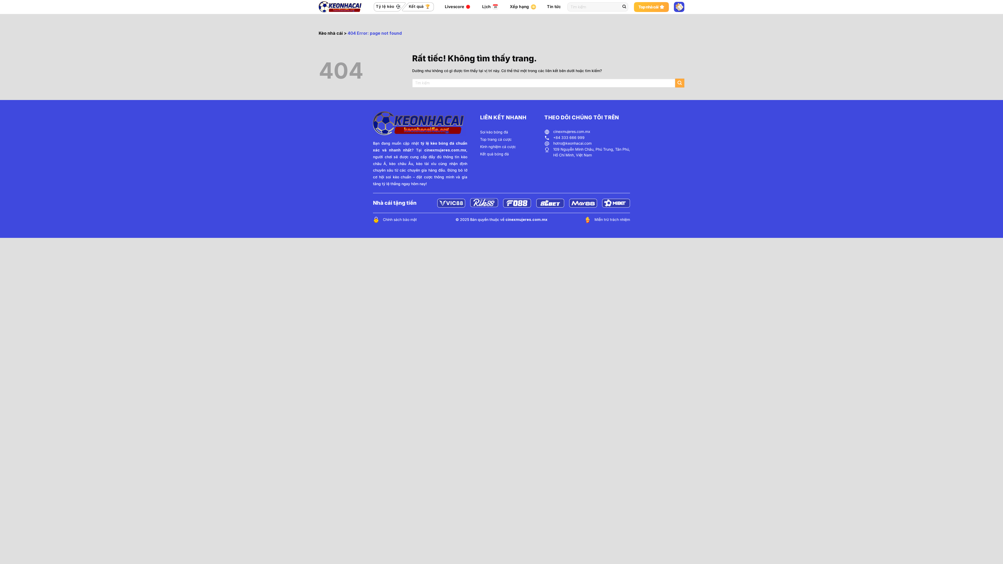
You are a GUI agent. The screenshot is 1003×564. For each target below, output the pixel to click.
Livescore (454, 6)
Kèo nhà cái (331, 33)
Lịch (486, 6)
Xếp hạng (519, 6)
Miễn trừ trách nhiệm (612, 219)
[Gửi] (624, 7)
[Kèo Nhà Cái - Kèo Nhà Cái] (341, 7)
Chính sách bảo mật (400, 219)
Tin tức (554, 6)
